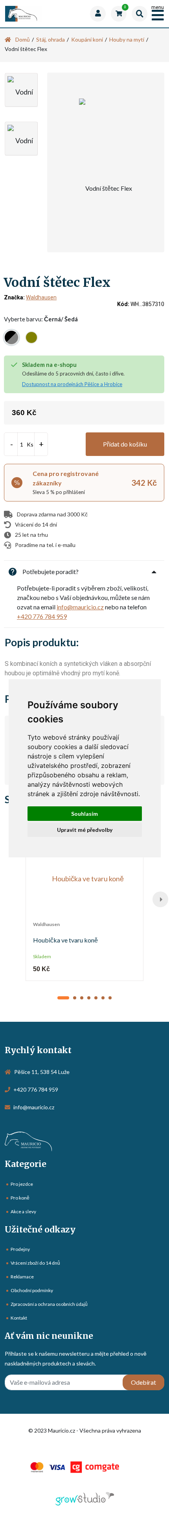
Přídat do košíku (125, 444)
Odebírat (143, 1382)
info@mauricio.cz (80, 607)
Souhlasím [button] (84, 813)
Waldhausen (41, 297)
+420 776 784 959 (42, 616)
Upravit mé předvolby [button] (84, 829)
